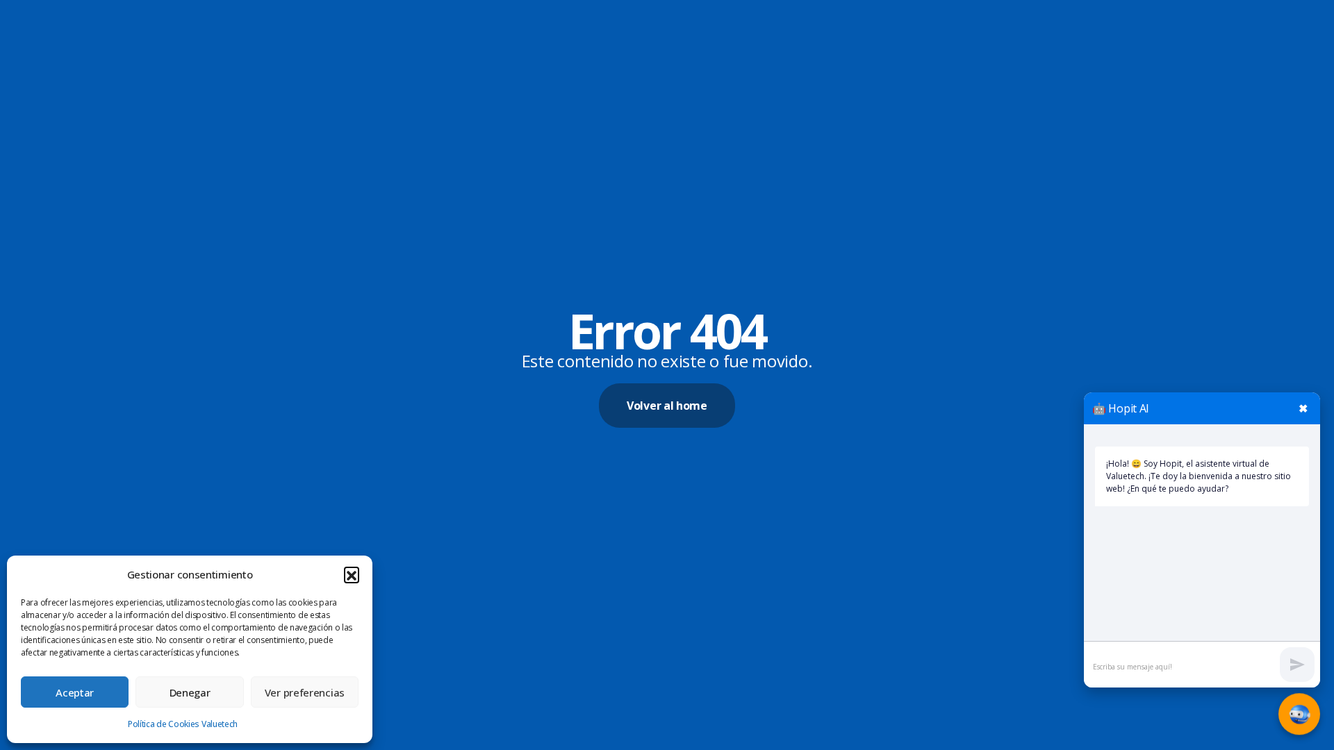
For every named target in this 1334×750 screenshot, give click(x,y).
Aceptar (75, 692)
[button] (352, 574)
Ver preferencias (305, 692)
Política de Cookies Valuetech (183, 724)
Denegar (190, 692)
